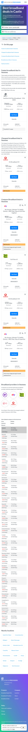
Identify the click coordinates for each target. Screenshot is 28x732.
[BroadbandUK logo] (11, 2)
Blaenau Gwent (15, 650)
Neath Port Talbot (7, 635)
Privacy (3, 711)
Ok (23, 727)
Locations (9, 37)
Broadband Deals (5, 698)
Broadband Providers (6, 695)
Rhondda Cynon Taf (18, 645)
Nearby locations (5, 63)
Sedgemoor (5, 665)
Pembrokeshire (6, 655)
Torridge (20, 660)
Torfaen (4, 660)
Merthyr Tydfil (6, 645)
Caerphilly (5, 650)
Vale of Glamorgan (15, 640)
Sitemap (3, 714)
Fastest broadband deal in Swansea (9, 48)
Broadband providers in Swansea (9, 60)
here (14, 729)
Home (3, 37)
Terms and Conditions (6, 708)
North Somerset (15, 665)
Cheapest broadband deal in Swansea (10, 52)
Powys (22, 655)
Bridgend (5, 640)
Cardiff (15, 655)
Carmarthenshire (19, 635)
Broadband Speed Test (6, 693)
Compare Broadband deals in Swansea (10, 56)
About (16, 695)
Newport (12, 660)
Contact (16, 698)
